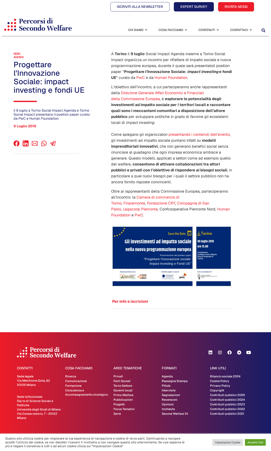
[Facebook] (16, 145)
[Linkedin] (210, 352)
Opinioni (168, 404)
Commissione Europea (140, 98)
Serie (117, 414)
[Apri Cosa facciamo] (185, 30)
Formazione (73, 386)
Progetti (119, 404)
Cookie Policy (219, 381)
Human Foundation (171, 77)
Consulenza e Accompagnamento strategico (86, 392)
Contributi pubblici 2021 (227, 414)
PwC (140, 77)
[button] (263, 30)
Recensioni (169, 400)
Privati (118, 376)
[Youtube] (248, 352)
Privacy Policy (220, 386)
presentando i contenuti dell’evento (199, 134)
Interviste (169, 390)
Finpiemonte (134, 203)
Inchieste (168, 409)
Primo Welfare (123, 395)
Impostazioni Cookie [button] (227, 442)
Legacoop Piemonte (140, 209)
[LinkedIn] (26, 145)
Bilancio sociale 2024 (225, 376)
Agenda (19, 57)
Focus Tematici (124, 409)
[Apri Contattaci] (250, 30)
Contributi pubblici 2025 (227, 395)
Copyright (217, 390)
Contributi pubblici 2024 (227, 400)
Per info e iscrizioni (130, 301)
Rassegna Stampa (175, 381)
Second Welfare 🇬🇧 (175, 414)
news (17, 54)
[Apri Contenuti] (217, 30)
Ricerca (70, 376)
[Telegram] (239, 352)
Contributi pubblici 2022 (227, 409)
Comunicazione (76, 381)
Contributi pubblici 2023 (227, 404)
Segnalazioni (171, 395)
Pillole (166, 386)
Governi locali (123, 390)
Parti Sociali (121, 381)
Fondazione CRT (161, 203)
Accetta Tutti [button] (255, 442)
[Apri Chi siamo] (146, 30)
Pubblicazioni (123, 400)
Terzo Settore (122, 386)
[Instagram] (220, 352)
